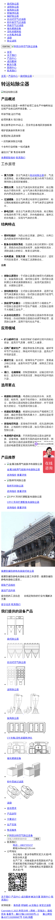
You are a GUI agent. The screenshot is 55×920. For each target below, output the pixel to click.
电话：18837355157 (23, 845)
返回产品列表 (8, 590)
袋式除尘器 (13, 3)
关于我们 (11, 55)
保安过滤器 (45, 905)
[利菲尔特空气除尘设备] (25, 46)
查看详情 (21, 475)
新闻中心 (11, 67)
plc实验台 (34, 905)
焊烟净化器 (13, 13)
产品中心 (11, 58)
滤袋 (9, 37)
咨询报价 (11, 475)
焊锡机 (24, 905)
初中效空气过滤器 (16, 22)
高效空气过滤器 (15, 25)
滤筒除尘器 (13, 7)
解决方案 (11, 64)
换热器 (17, 905)
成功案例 (11, 61)
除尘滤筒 (11, 41)
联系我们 (11, 70)
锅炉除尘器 (13, 16)
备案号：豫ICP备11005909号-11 (22, 914)
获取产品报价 (8, 585)
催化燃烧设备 (14, 28)
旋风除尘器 (13, 10)
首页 (9, 52)
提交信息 (6, 604)
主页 (3, 76)
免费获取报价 (8, 157)
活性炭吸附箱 (14, 31)
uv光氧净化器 (14, 34)
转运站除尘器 (37, 175)
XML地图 (28, 917)
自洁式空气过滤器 (16, 19)
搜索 (37, 839)
